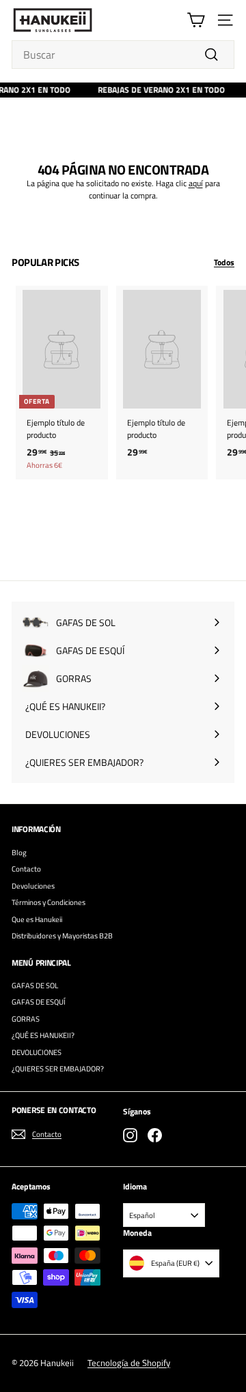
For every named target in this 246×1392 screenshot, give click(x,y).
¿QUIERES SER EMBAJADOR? (58, 1068)
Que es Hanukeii (37, 919)
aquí (196, 183)
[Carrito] (196, 20)
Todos (224, 262)
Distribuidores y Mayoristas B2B (62, 935)
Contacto (26, 868)
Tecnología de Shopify (128, 1362)
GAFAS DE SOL (35, 985)
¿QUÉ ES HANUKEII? (43, 1035)
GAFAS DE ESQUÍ (39, 1001)
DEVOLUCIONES (37, 1052)
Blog (19, 852)
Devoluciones (33, 885)
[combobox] (123, 54)
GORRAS (26, 1018)
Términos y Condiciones (48, 902)
